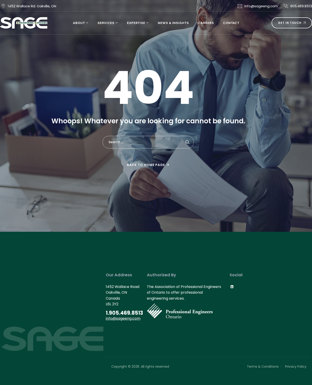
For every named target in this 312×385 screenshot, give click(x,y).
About (79, 23)
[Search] (187, 142)
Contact (231, 23)
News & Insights (173, 23)
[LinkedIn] (232, 287)
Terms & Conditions (263, 366)
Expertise (136, 23)
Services (106, 23)
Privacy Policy (296, 366)
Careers (206, 23)
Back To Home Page (146, 165)
